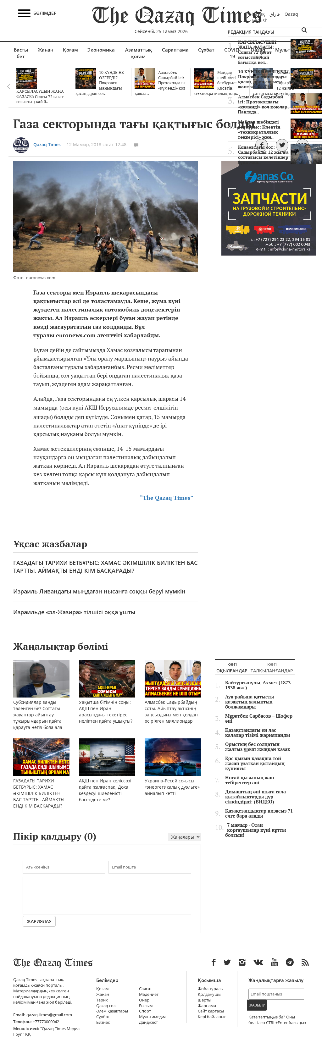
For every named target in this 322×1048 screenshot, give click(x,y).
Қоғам (70, 50)
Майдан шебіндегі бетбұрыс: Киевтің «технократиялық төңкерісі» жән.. (259, 129)
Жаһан (45, 50)
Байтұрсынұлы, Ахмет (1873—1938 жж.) (260, 685)
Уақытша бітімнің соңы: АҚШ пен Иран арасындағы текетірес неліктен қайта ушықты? (105, 711)
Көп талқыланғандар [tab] (272, 667)
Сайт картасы (211, 1011)
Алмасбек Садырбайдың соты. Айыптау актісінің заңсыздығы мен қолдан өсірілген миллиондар (171, 711)
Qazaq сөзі (106, 1005)
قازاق (274, 14)
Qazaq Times (47, 144)
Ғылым (146, 1005)
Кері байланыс (212, 1016)
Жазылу (257, 1005)
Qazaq (291, 14)
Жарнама (207, 1005)
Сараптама (175, 50)
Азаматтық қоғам (138, 53)
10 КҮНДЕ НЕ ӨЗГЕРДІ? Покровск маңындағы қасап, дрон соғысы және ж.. (263, 79)
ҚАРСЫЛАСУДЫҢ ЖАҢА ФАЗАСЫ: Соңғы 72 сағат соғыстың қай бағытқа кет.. (257, 52)
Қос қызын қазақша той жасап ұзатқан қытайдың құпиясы (255, 763)
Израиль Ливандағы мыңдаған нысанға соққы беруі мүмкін (99, 591)
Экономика (101, 50)
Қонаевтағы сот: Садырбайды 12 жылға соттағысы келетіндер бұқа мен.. (263, 155)
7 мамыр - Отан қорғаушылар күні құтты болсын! (255, 830)
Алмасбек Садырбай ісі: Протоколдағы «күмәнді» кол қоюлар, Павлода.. (263, 104)
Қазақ (258, 14)
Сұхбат (206, 50)
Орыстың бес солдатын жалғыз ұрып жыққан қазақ (257, 747)
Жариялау (39, 921)
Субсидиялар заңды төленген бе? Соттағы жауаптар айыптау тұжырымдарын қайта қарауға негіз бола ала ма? (37, 717)
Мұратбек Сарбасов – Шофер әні (258, 719)
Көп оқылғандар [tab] (231, 667)
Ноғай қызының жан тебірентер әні (249, 780)
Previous (8, 86)
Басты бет (21, 53)
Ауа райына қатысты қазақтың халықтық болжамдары (249, 701)
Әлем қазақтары (112, 1011)
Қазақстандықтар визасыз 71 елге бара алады (259, 813)
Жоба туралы (211, 988)
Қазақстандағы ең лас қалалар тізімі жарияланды (257, 733)
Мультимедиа (152, 1016)
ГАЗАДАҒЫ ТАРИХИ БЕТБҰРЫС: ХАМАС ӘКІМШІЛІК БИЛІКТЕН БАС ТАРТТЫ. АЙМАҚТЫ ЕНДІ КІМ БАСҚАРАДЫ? (105, 566)
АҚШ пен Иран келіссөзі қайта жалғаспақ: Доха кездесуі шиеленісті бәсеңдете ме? (105, 790)
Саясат (145, 988)
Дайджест (148, 1022)
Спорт (145, 1011)
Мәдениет (148, 994)
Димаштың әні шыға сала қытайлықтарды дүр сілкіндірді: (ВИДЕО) (255, 796)
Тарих (102, 1000)
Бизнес (103, 1022)
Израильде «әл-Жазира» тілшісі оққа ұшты (74, 612)
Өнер (144, 1000)
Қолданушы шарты (209, 997)
